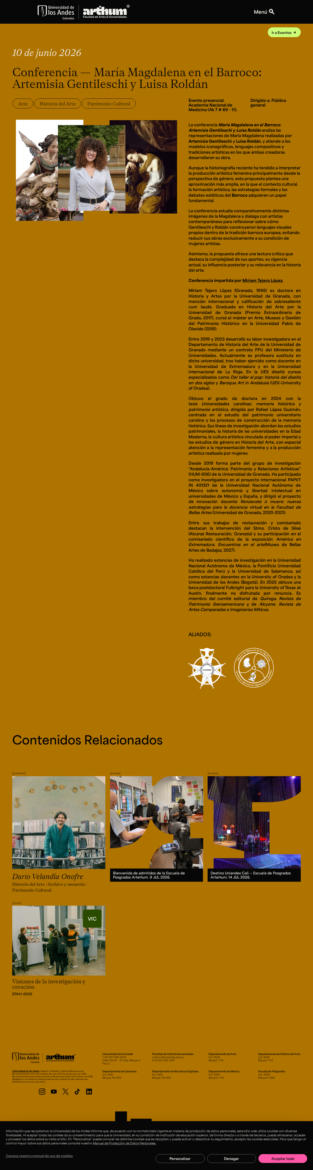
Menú (260, 12)
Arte (23, 103)
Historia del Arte (58, 103)
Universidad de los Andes (25, 1071)
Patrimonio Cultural (108, 103)
